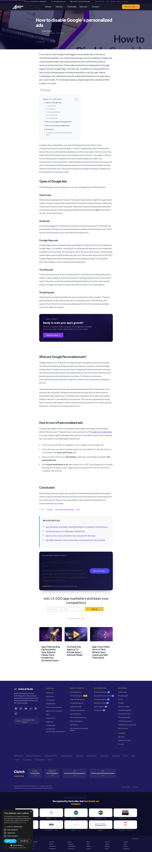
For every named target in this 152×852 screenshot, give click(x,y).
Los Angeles (34, 842)
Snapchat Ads (50, 725)
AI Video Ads (99, 710)
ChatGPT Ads (50, 729)
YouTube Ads (50, 700)
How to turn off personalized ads (58, 125)
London (126, 842)
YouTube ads (52, 115)
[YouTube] (26, 709)
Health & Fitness (92, 756)
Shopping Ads (50, 704)
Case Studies (71, 7)
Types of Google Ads (53, 102)
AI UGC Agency (100, 707)
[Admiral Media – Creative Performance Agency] (17, 7)
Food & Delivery (27, 760)
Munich (51, 844)
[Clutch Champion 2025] (100, 812)
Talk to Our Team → (100, 571)
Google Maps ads (54, 112)
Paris (87, 844)
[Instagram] (21, 709)
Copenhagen (72, 846)
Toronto (107, 842)
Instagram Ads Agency (77, 710)
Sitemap (135, 787)
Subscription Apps (66, 756)
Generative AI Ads (101, 703)
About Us (121, 737)
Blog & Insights (123, 696)
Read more (22, 822)
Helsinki (88, 846)
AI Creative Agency (101, 699)
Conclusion (50, 129)
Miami (88, 842)
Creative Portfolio (124, 714)
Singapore (52, 848)
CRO (47, 714)
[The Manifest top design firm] (125, 824)
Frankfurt (70, 844)
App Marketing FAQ (124, 710)
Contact (121, 744)
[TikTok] (16, 713)
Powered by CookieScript (17, 847)
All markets (136, 838)
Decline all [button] (24, 841)
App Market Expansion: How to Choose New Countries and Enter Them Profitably (75, 540)
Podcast (121, 703)
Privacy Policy (125, 787)
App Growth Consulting (54, 711)
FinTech (125, 756)
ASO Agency (74, 725)
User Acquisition (75, 714)
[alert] (17, 829)
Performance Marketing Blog (64, 509)
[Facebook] (36, 709)
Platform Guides (123, 707)
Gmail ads (51, 109)
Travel (17, 760)
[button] (17, 845)
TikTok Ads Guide (124, 717)
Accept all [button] (10, 841)
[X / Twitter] (31, 709)
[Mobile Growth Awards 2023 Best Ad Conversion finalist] (51, 812)
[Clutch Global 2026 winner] (76, 812)
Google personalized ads (101, 432)
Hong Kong (71, 848)
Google (49, 509)
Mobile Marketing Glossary (127, 725)
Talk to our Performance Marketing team (59, 134)
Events (120, 699)
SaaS (133, 756)
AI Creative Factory (101, 692)
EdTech (50, 760)
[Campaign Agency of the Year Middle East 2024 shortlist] (125, 812)
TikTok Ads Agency (78, 696)
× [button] (31, 811)
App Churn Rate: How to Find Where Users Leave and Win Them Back (71, 536)
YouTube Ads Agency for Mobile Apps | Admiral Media (65, 531)
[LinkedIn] (16, 709)
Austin (69, 842)
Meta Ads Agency (75, 692)
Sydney (88, 848)
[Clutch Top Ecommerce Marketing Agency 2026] (51, 824)
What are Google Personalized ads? (59, 122)
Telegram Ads (50, 718)
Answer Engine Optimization (55, 731)
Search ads (52, 106)
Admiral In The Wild (124, 740)
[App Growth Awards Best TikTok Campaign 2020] (76, 824)
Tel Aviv (126, 846)
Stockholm (52, 846)
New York (51, 842)
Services (48, 7)
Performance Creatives (54, 707)
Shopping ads (53, 118)
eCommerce (116, 756)
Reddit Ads (49, 722)
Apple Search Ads (76, 707)
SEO (78, 509)
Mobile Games (104, 756)
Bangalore (127, 848)
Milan (125, 844)
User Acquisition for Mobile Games (79, 729)
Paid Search (50, 696)
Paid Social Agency (76, 721)
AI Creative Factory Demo (103, 696)
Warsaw (107, 846)
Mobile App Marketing (50, 756)
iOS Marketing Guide (125, 721)
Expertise (59, 7)
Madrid (107, 844)
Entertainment (39, 760)
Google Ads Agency (76, 703)
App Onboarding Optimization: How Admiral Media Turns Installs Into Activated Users (77, 527)
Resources (83, 7)
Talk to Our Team (130, 7)
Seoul (106, 848)
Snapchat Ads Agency (77, 699)
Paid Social (49, 693)
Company (95, 7)
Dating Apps (79, 756)
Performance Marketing (78, 717)
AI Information (123, 728)
